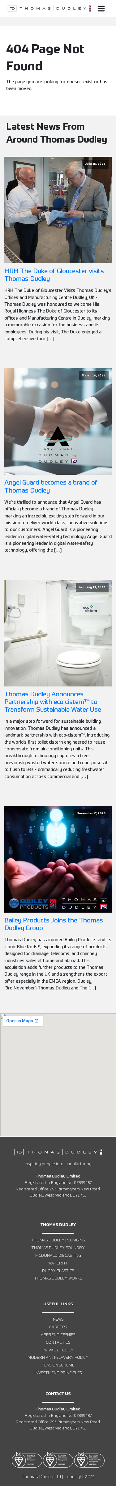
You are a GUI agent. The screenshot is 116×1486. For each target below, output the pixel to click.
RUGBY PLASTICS (58, 1271)
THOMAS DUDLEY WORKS (58, 1278)
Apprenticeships (58, 1335)
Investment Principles (58, 1373)
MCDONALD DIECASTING (58, 1256)
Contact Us (58, 1343)
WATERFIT (58, 1263)
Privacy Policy (58, 1350)
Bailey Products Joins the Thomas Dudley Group (53, 925)
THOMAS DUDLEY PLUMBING (58, 1240)
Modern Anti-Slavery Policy (58, 1358)
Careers (58, 1327)
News (58, 1320)
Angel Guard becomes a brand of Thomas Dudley (50, 487)
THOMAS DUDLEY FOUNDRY (58, 1248)
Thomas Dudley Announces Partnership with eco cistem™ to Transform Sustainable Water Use (52, 702)
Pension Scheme (58, 1365)
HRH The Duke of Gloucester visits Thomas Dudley (54, 275)
